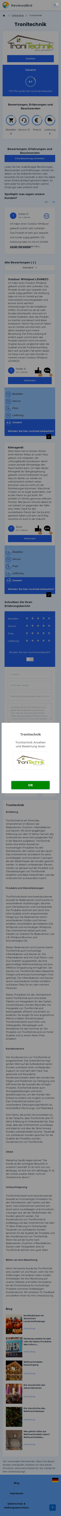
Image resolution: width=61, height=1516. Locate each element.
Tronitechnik (30, 734)
